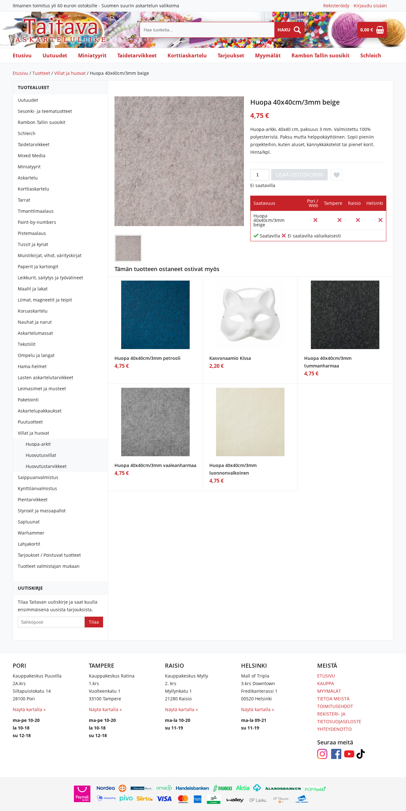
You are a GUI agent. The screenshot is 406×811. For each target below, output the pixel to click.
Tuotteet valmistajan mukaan (49, 566)
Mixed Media (31, 155)
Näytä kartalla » (29, 709)
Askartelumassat (35, 333)
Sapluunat (29, 522)
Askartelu (28, 178)
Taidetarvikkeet (137, 55)
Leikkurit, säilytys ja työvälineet (50, 278)
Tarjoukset (231, 55)
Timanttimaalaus (36, 211)
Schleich (370, 55)
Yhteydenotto (334, 729)
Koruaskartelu (33, 311)
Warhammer (31, 533)
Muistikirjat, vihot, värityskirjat (50, 255)
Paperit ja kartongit (38, 266)
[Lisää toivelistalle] (336, 174)
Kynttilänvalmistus (37, 488)
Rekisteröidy (336, 6)
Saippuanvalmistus (38, 477)
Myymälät (268, 55)
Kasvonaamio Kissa (230, 358)
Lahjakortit (29, 544)
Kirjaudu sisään (370, 6)
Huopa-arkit (38, 444)
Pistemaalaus (32, 233)
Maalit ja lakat (33, 289)
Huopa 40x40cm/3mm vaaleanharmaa (155, 465)
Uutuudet (55, 55)
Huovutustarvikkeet (46, 466)
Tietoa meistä (333, 699)
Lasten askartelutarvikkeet (45, 377)
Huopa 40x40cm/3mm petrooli (147, 358)
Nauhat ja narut (35, 322)
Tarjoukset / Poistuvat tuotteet (49, 555)
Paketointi (28, 400)
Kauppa (325, 683)
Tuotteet (41, 73)
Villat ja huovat (70, 73)
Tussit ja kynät (33, 244)
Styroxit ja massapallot (42, 511)
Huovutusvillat (41, 455)
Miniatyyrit (92, 55)
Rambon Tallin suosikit (320, 55)
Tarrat (24, 200)
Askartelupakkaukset (40, 411)
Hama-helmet (32, 366)
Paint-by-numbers (37, 222)
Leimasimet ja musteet (42, 389)
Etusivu (22, 55)
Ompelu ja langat (36, 355)
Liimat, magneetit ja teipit (45, 300)
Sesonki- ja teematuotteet (45, 111)
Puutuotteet (30, 422)
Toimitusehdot (335, 706)
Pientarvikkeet (33, 499)
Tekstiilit (27, 344)
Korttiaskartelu (187, 55)
